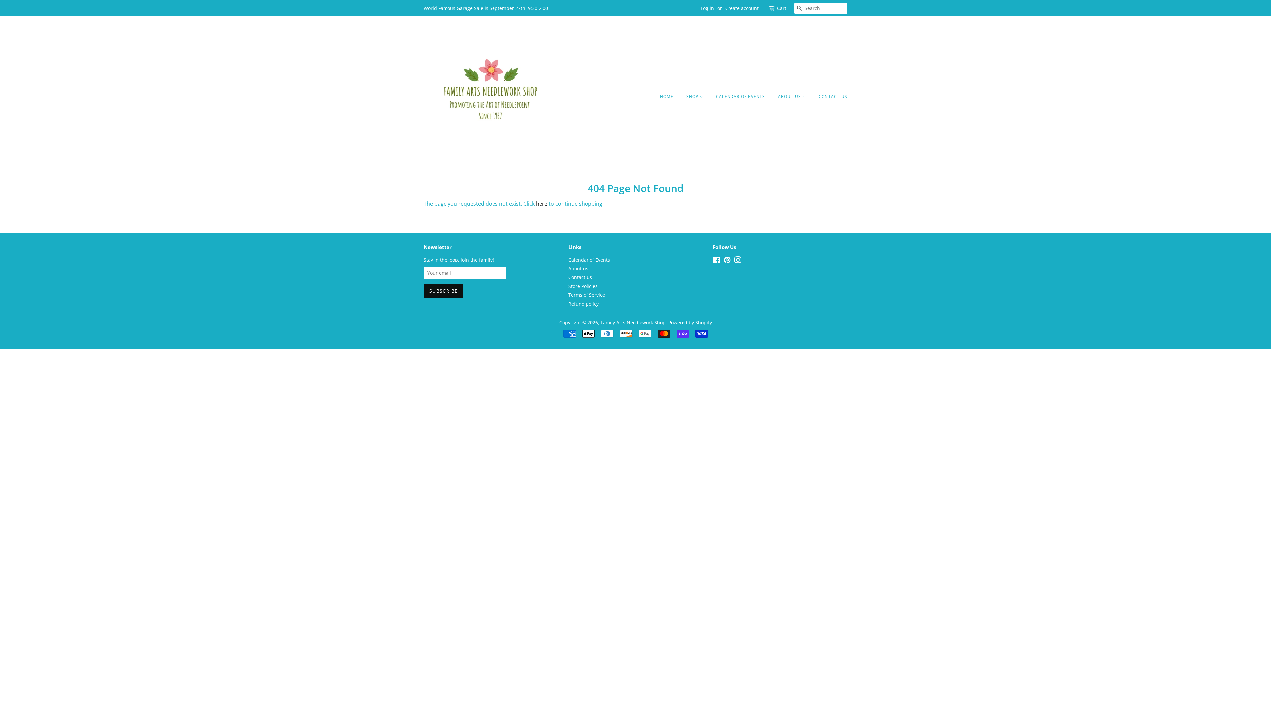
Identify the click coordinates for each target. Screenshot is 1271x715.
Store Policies (583, 286)
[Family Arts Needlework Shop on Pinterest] (727, 261)
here (541, 203)
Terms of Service (586, 295)
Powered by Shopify (690, 322)
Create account (742, 8)
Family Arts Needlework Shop (633, 322)
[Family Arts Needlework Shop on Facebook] (716, 261)
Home (667, 96)
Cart (781, 8)
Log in (707, 8)
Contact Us (833, 96)
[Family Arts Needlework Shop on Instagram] (737, 261)
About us (790, 96)
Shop (693, 96)
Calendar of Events (740, 96)
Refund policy (583, 304)
